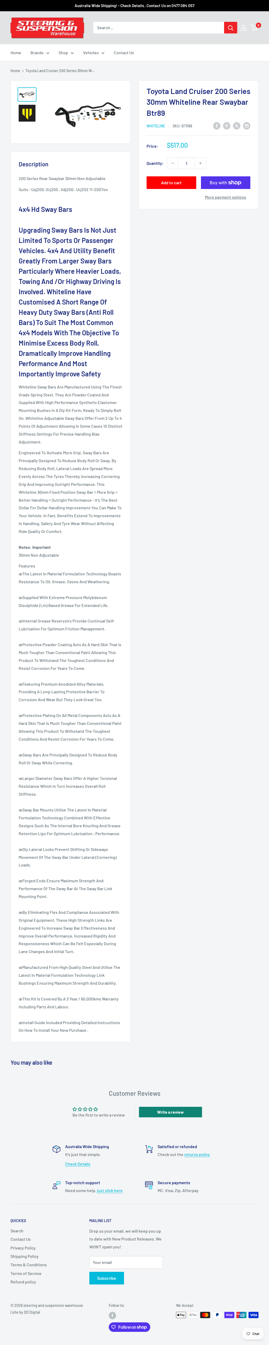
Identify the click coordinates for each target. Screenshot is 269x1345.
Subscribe (106, 1278)
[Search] (230, 27)
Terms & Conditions (29, 1264)
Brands (37, 52)
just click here (110, 1190)
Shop (63, 52)
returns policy (197, 1154)
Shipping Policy (25, 1256)
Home (16, 52)
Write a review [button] (170, 1111)
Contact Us (124, 52)
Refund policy (23, 1281)
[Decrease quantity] (172, 163)
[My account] (243, 28)
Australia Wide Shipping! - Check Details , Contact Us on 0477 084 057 (134, 5)
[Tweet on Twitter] (236, 126)
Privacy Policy (23, 1247)
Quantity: (155, 163)
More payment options (225, 197)
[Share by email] (246, 126)
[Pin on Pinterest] (226, 126)
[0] (254, 27)
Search (17, 1230)
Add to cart (171, 182)
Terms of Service (26, 1273)
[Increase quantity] (200, 163)
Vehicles (91, 52)
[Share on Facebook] (216, 126)
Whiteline (156, 126)
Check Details (77, 1163)
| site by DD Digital (25, 1312)
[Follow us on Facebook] (112, 1315)
